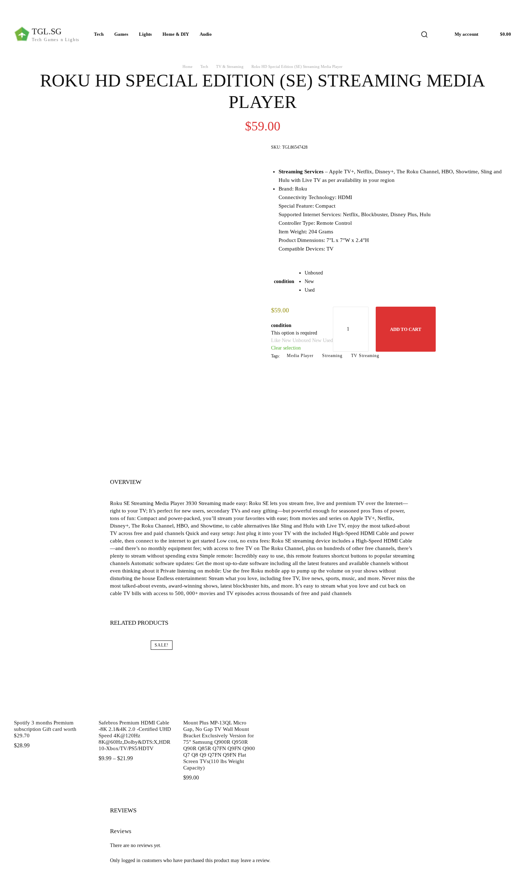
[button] (424, 34)
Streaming (332, 355)
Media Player (300, 355)
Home (187, 66)
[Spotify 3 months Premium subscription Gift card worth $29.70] (51, 677)
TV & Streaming (230, 66)
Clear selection (286, 348)
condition (284, 281)
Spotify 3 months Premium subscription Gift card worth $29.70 (45, 729)
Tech (204, 66)
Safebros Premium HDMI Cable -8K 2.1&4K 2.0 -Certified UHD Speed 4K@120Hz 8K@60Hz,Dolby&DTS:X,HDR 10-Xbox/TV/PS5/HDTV (135, 735)
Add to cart (405, 329)
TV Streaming (365, 355)
